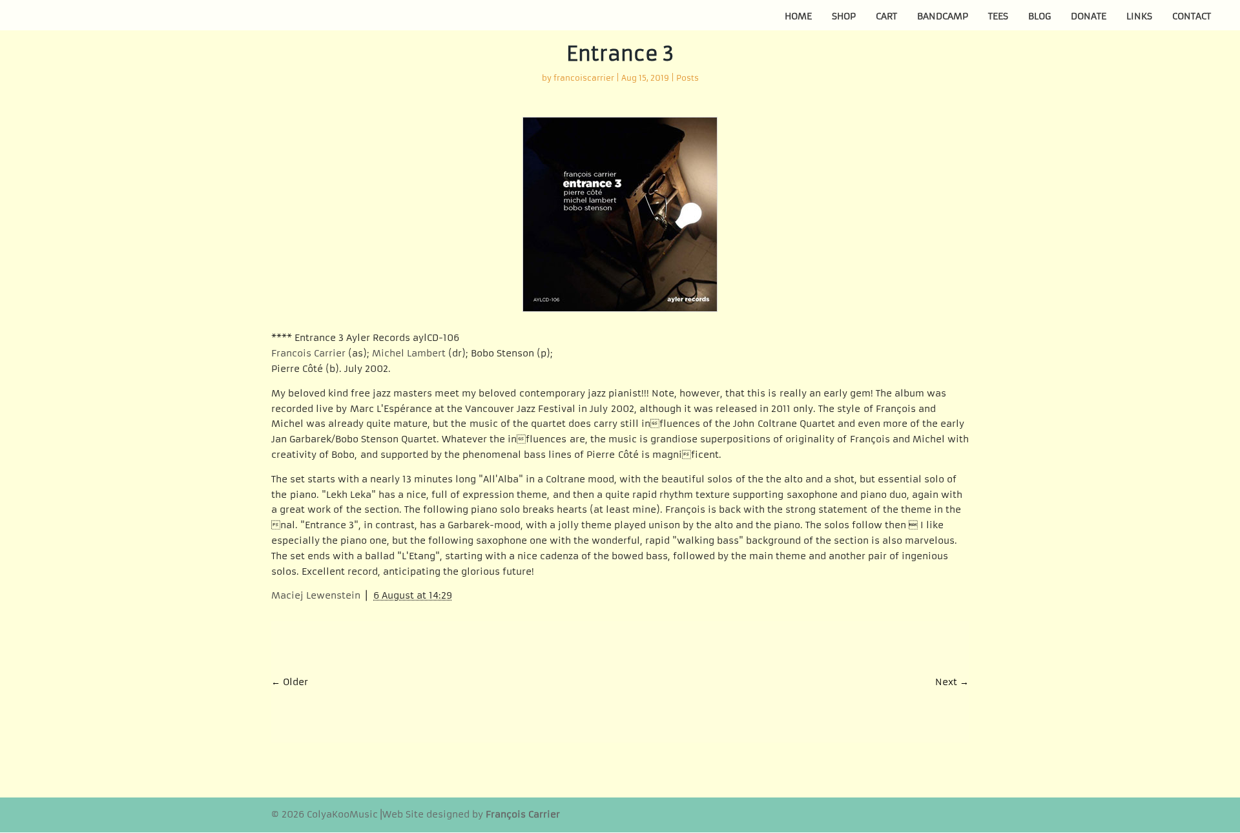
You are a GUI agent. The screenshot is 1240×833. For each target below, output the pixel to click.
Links (1139, 16)
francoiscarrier (583, 78)
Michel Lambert (409, 353)
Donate (1088, 16)
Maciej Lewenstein (315, 595)
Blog (1039, 16)
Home (798, 16)
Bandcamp (942, 16)
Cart (886, 16)
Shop (844, 16)
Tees (998, 16)
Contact (1191, 16)
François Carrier (523, 814)
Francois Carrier (308, 353)
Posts (687, 78)
